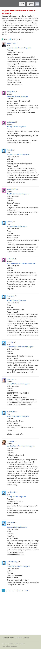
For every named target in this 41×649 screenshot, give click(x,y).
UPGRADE (18, 638)
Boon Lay (10, 527)
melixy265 (10, 259)
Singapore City (12, 48)
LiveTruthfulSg (12, 562)
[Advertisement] (20, 614)
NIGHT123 (10, 379)
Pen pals (26, 638)
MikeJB (9, 150)
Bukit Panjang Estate (14, 263)
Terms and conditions (8, 644)
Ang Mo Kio (11, 154)
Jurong (9, 497)
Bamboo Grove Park (14, 446)
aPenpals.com (13, 646)
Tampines (10, 96)
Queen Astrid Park (13, 347)
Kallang (9, 126)
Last (26, 590)
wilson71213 (11, 43)
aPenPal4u (11, 412)
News (12, 638)
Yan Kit (9, 300)
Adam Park (11, 416)
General (20, 48)
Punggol (10, 226)
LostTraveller (11, 492)
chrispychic (11, 122)
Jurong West (11, 384)
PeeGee (10, 222)
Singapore (27, 48)
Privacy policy (20, 644)
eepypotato (11, 92)
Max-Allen (10, 296)
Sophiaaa (10, 441)
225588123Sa (12, 189)
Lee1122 (10, 342)
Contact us (5, 638)
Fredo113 (10, 522)
